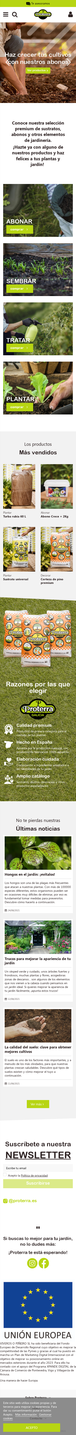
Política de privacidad (34, 1175)
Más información (26, 1414)
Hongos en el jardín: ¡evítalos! (30, 874)
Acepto (32, 1427)
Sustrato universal (15, 579)
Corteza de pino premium (52, 581)
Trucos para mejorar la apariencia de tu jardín (38, 960)
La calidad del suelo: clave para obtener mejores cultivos (38, 1049)
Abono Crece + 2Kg (54, 516)
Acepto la (28, 1175)
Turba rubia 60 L (14, 516)
